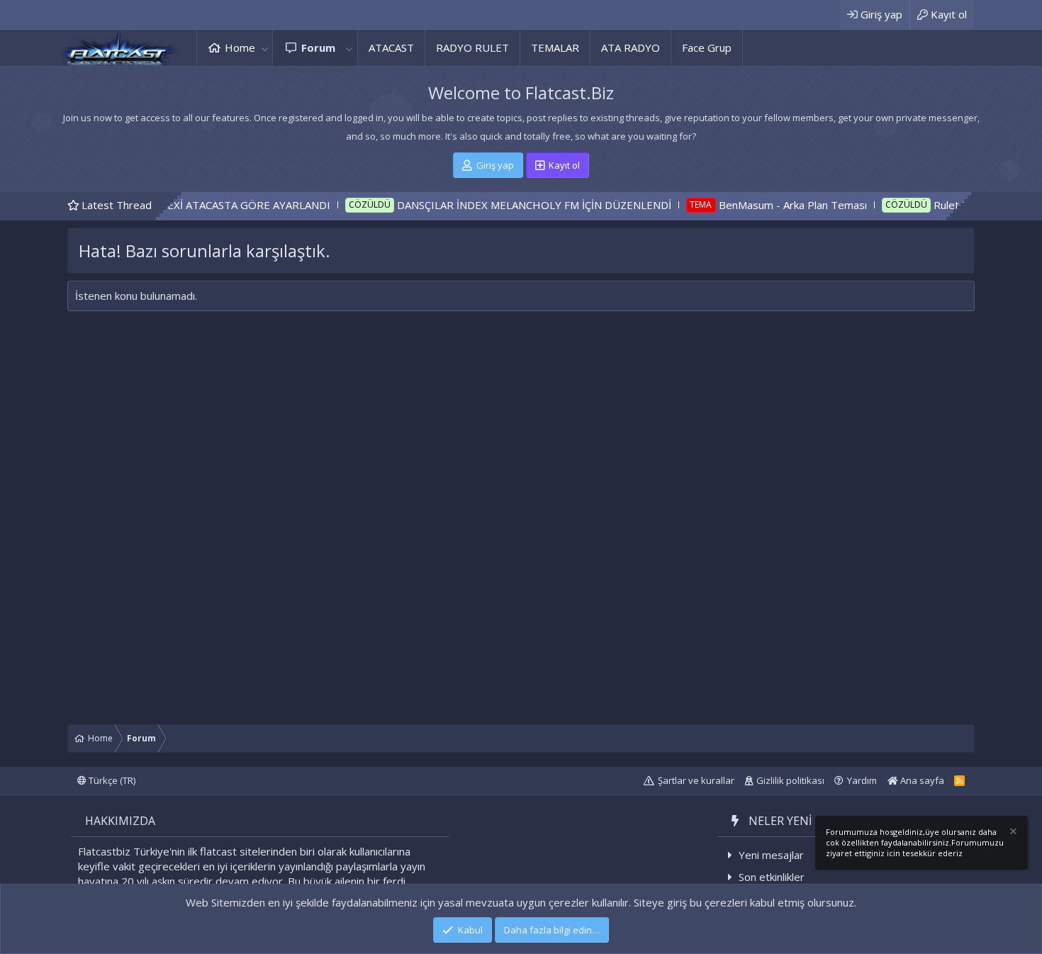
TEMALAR (555, 47)
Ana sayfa (921, 780)
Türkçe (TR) (110, 780)
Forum (318, 47)
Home (240, 47)
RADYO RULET (472, 47)
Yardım (862, 780)
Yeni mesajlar (771, 855)
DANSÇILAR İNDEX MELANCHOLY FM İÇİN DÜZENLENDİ (500, 205)
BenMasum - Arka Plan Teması (758, 205)
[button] (264, 48)
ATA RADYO (630, 47)
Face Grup (707, 47)
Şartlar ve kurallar (696, 780)
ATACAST (391, 47)
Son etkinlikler (772, 877)
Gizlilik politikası (790, 780)
